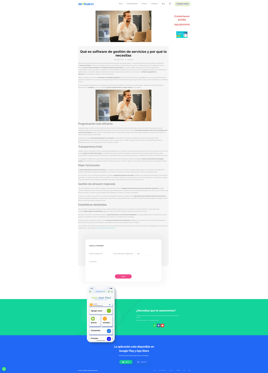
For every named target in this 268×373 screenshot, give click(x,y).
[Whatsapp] (154, 325)
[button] (4, 369)
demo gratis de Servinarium (105, 228)
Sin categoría (129, 59)
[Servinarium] (86, 3)
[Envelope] (162, 325)
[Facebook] (158, 325)
